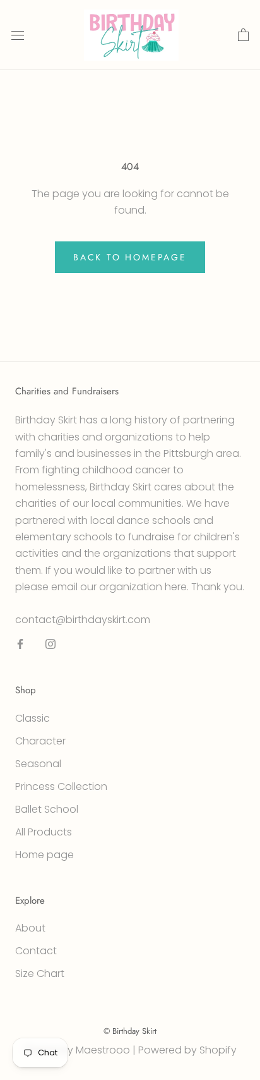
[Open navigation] (17, 35)
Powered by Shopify (187, 1050)
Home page (44, 854)
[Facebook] (20, 644)
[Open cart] (243, 35)
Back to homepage (130, 257)
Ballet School (46, 809)
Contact (36, 950)
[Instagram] (50, 644)
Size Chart (39, 973)
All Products (43, 832)
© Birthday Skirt (130, 1031)
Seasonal (38, 763)
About (30, 928)
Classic (32, 718)
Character (40, 741)
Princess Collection (61, 786)
